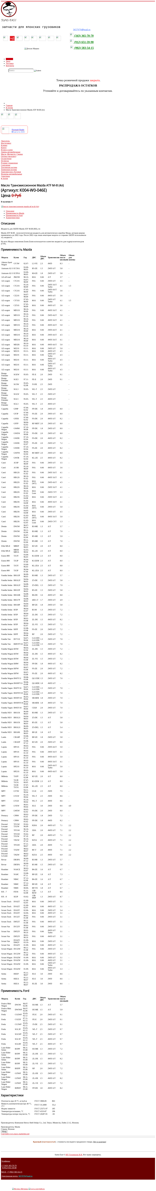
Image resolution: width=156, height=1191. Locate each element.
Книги (3, 148)
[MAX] (18, 118)
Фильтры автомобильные (11, 174)
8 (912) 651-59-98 (9, 1168)
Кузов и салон (7, 150)
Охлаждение (6, 159)
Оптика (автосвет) (8, 156)
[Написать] (11, 118)
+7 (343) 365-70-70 (9, 1166)
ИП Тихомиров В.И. (74, 1155)
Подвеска (5, 161)
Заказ (8, 61)
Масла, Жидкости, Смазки (12, 154)
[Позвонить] (4, 118)
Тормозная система (9, 170)
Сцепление (5, 165)
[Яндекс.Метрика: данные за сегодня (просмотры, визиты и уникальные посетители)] (20, 1189)
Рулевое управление (9, 163)
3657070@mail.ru (25, 1176)
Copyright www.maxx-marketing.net (15, 1134)
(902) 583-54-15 (84, 47)
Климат (4, 145)
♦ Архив (4, 178)
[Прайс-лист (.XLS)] (5, 133)
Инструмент (6, 143)
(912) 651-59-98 (84, 42)
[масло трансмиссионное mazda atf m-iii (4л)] (20, 206)
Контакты (10, 66)
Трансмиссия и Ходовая (11, 172)
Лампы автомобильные (10, 152)
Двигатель (5, 141)
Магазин (9, 59)
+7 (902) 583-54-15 (14, 1172)
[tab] (10, 211)
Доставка (10, 63)
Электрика (5, 176)
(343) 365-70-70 (84, 35)
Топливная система (9, 167)
